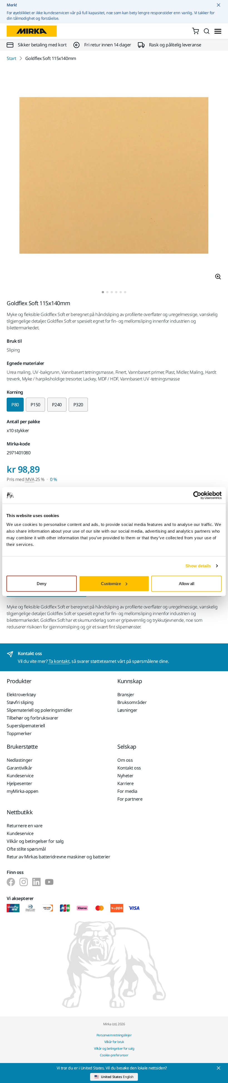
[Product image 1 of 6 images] (114, 176)
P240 (57, 405)
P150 (35, 405)
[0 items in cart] (195, 31)
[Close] (218, 1068)
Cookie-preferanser (114, 1055)
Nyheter (125, 776)
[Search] (206, 31)
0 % (53, 479)
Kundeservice (20, 776)
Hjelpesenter (19, 783)
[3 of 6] (112, 292)
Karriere (125, 783)
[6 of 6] (125, 292)
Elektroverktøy (21, 694)
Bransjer (125, 694)
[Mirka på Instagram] (23, 882)
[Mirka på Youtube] (49, 882)
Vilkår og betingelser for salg (35, 841)
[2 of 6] (107, 292)
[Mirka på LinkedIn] (36, 882)
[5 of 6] (121, 292)
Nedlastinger (19, 760)
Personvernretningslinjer (114, 1035)
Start (11, 58)
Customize (111, 583)
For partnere (129, 799)
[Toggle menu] (217, 31)
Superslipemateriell (26, 726)
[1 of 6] (103, 292)
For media (127, 791)
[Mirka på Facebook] (11, 882)
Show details (198, 565)
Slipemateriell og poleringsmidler (39, 710)
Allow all (186, 583)
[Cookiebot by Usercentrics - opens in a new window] (197, 495)
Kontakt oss (129, 768)
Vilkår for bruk (114, 1041)
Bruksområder (132, 702)
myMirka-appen (22, 791)
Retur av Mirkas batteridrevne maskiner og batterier (58, 857)
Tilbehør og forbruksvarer (32, 718)
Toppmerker (19, 733)
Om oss (125, 760)
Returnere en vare (25, 826)
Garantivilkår (19, 768)
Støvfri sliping (20, 702)
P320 (78, 405)
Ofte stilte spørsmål (26, 849)
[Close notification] (218, 5)
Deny (41, 583)
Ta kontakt (59, 661)
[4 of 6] (116, 292)
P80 (15, 405)
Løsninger (127, 710)
